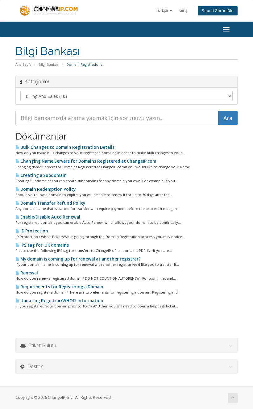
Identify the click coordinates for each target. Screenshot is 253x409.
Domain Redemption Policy (47, 189)
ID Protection (33, 231)
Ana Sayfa (23, 64)
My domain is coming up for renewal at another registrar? (80, 259)
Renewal (28, 273)
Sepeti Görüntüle (218, 10)
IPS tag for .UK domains (44, 245)
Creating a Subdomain (43, 175)
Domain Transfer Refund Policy (52, 203)
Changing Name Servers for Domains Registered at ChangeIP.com (87, 161)
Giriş (183, 10)
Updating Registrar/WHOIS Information (61, 300)
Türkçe (162, 10)
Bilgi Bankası (49, 64)
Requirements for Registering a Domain (61, 287)
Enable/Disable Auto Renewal (49, 217)
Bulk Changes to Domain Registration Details (66, 147)
